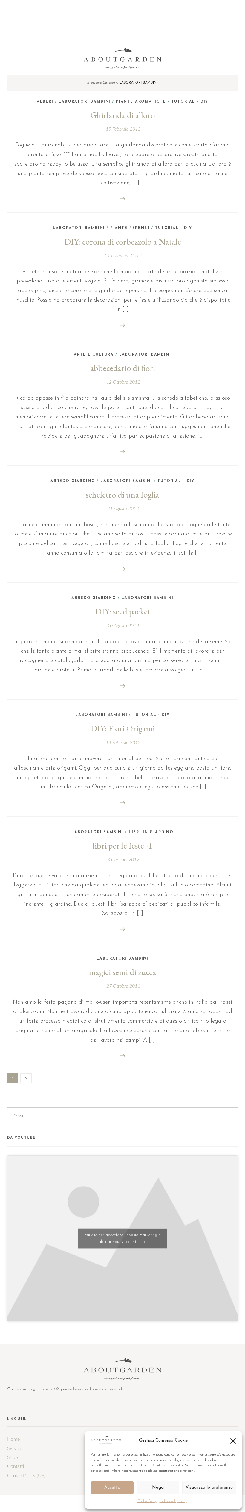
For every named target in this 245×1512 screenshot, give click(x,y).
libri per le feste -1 (122, 845)
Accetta (112, 1487)
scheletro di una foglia (122, 494)
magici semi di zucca (122, 972)
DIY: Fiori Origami (123, 728)
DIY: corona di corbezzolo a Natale (122, 241)
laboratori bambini (145, 354)
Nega (158, 1487)
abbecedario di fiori (122, 368)
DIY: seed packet (122, 611)
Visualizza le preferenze (209, 1487)
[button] (233, 1441)
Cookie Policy (147, 1501)
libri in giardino (151, 832)
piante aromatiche (141, 102)
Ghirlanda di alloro (123, 115)
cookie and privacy (173, 1501)
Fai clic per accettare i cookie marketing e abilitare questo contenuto (122, 1238)
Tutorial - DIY (190, 102)
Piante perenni (130, 228)
